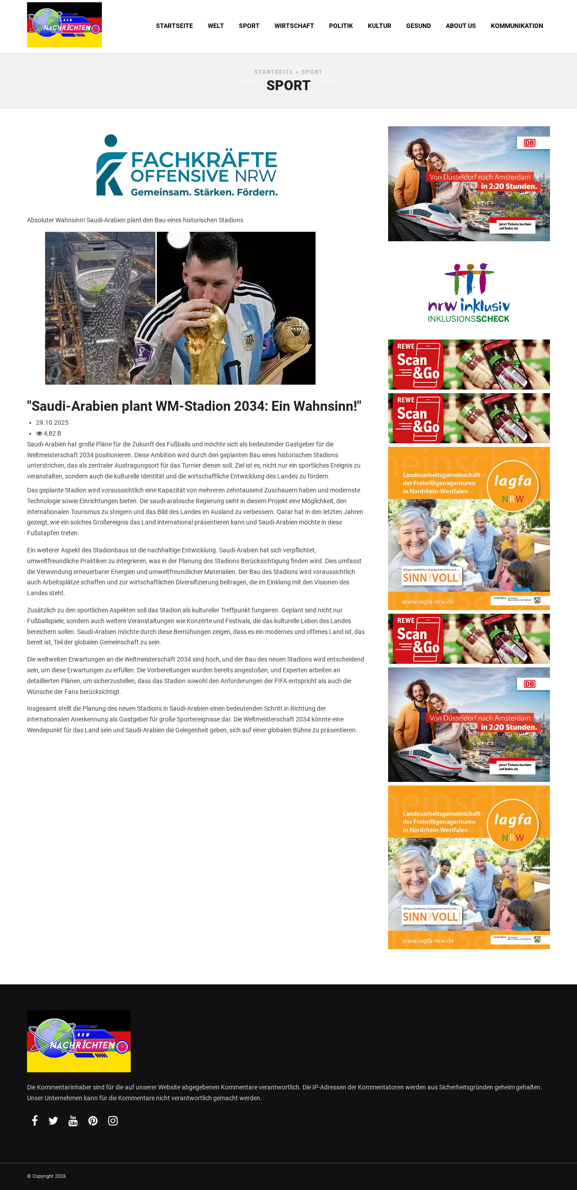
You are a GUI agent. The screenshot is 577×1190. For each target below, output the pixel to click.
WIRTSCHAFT (294, 25)
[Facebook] (35, 1120)
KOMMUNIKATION (517, 25)
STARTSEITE (174, 25)
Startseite (273, 72)
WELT (216, 25)
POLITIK (341, 25)
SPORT (249, 25)
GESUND (418, 25)
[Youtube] (73, 1120)
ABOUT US (461, 25)
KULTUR (379, 25)
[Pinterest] (93, 1120)
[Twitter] (53, 1120)
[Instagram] (113, 1120)
